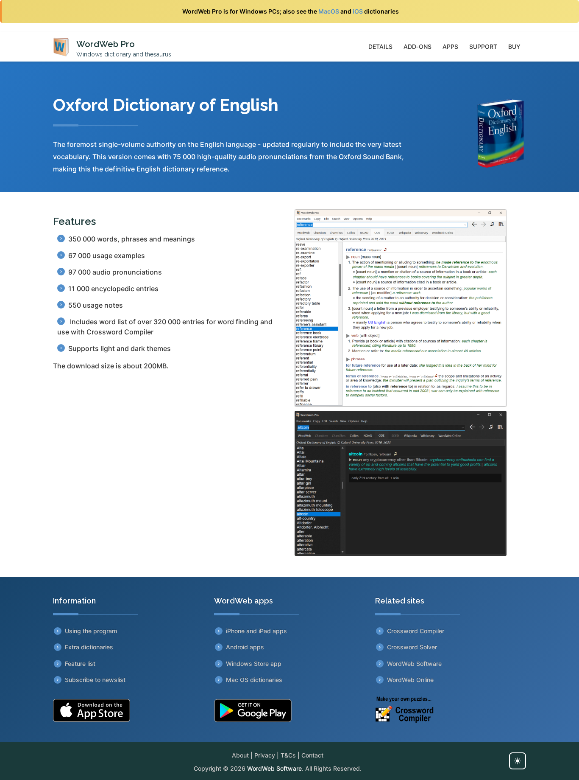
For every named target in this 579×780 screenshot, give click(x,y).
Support (483, 46)
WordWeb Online (410, 679)
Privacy (264, 755)
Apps (450, 46)
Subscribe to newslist (95, 679)
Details (380, 46)
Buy (514, 46)
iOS (358, 11)
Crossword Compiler (415, 630)
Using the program (91, 630)
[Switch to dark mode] (517, 760)
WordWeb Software (414, 663)
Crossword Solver (412, 647)
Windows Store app (253, 663)
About (240, 755)
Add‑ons (417, 46)
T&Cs (288, 755)
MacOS (328, 11)
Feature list (80, 663)
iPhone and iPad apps (256, 630)
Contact (312, 755)
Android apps (245, 647)
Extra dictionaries (89, 647)
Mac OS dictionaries (254, 679)
